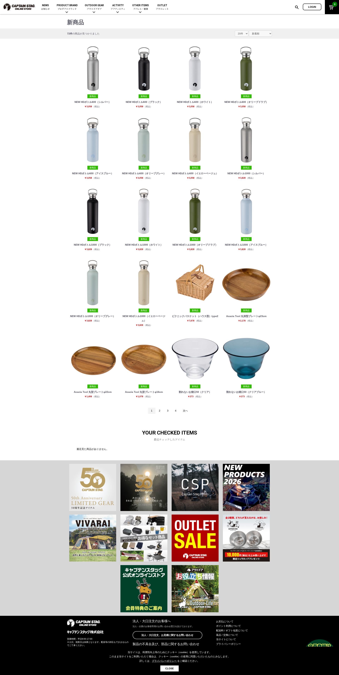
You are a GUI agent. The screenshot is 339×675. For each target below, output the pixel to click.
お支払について (224, 621)
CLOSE (169, 668)
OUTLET (162, 7)
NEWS (45, 7)
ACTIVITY (118, 7)
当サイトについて (226, 639)
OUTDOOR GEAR (94, 7)
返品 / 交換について (227, 634)
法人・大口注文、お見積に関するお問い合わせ (167, 635)
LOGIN (312, 6)
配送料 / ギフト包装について (232, 630)
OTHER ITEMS (140, 7)
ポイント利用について (228, 625)
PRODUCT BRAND (67, 7)
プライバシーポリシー (228, 643)
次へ (185, 410)
